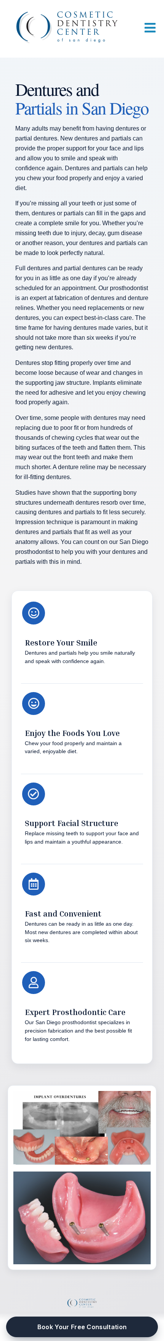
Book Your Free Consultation (82, 1327)
